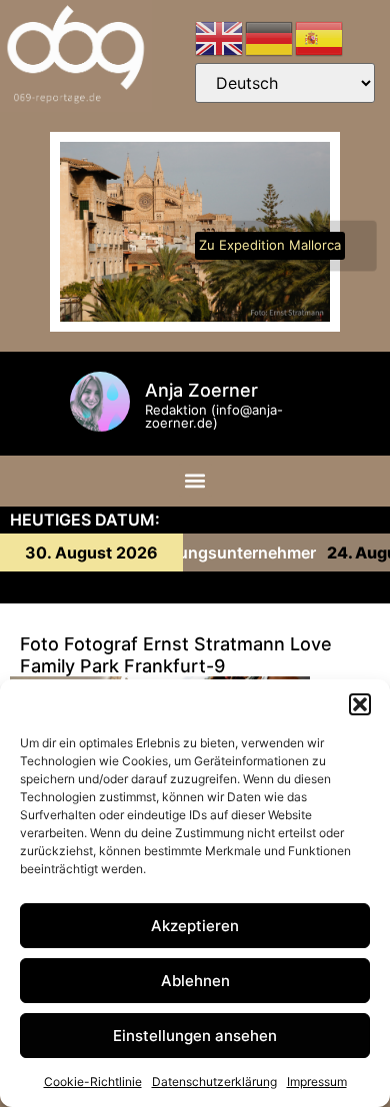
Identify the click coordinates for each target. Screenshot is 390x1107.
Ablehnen (195, 980)
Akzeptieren (195, 925)
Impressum (317, 1081)
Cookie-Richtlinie (93, 1081)
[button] (360, 704)
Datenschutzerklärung (214, 1081)
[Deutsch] (270, 37)
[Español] (320, 37)
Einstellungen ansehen (195, 1035)
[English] (220, 37)
